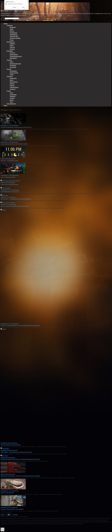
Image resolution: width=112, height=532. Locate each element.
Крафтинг (12, 43)
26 (7, 514)
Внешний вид (14, 82)
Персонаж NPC (14, 36)
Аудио (11, 29)
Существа (12, 89)
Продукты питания (15, 38)
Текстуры (12, 52)
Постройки (13, 67)
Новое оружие (14, 73)
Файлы (6, 23)
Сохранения (13, 94)
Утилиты (12, 98)
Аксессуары (13, 78)
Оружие (9, 69)
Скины (12, 74)
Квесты (12, 31)
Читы (11, 102)
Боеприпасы (13, 71)
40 (13, 514)
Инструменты (11, 42)
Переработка (13, 34)
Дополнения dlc (11, 103)
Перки (11, 45)
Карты (11, 62)
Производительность (16, 56)
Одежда (12, 85)
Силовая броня (14, 87)
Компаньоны (13, 32)
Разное (9, 91)
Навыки (12, 83)
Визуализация (14, 54)
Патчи (11, 93)
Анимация (12, 27)
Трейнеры (12, 96)
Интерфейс (10, 51)
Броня (11, 80)
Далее (16, 514)
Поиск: (3, 18)
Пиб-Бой (12, 47)
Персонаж (10, 76)
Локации (9, 60)
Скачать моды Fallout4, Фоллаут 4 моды (12, 10)
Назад (2, 514)
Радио (11, 40)
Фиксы (12, 100)
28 (10, 514)
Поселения (13, 65)
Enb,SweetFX (13, 58)
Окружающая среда (15, 63)
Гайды (5, 105)
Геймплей (9, 25)
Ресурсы (12, 49)
